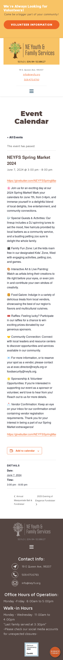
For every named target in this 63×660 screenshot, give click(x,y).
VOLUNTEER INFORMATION (31, 24)
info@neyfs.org (31, 74)
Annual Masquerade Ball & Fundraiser (23, 500)
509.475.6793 (31, 79)
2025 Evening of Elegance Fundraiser (45, 498)
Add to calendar (25, 450)
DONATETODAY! (55, 652)
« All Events (15, 137)
